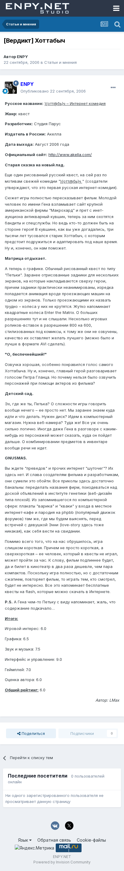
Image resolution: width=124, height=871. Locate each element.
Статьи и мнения (60, 62)
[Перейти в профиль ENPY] (11, 88)
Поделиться (32, 733)
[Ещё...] (113, 87)
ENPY (22, 56)
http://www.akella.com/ (70, 154)
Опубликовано (53, 91)
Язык (23, 840)
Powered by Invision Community (62, 862)
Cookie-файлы (91, 840)
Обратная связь (54, 840)
